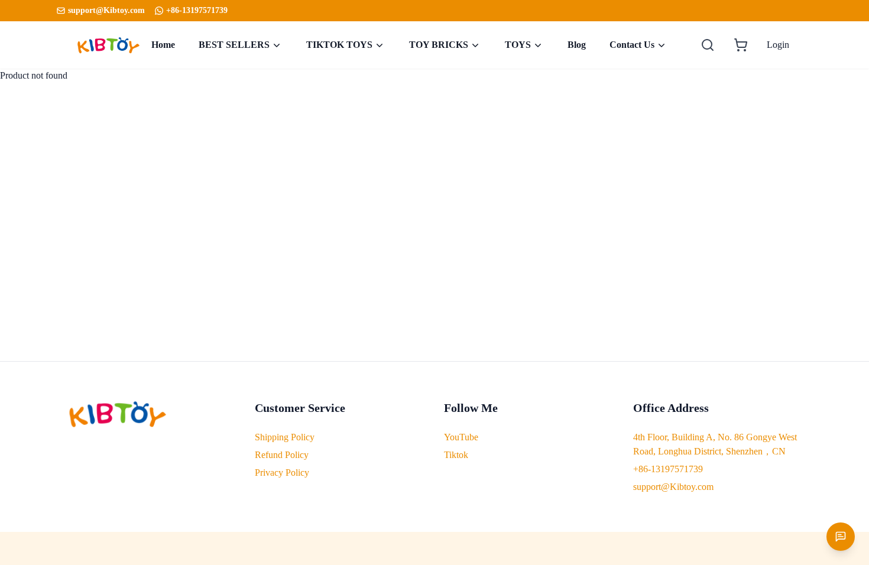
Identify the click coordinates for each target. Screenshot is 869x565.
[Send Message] (840, 536)
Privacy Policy (282, 472)
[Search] (707, 45)
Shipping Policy (284, 437)
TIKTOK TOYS (339, 45)
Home (163, 45)
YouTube (461, 437)
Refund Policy (282, 455)
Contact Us (631, 45)
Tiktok (456, 455)
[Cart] (741, 45)
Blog (577, 45)
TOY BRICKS (438, 45)
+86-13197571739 (197, 10)
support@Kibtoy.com (673, 487)
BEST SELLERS (234, 45)
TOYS (518, 45)
